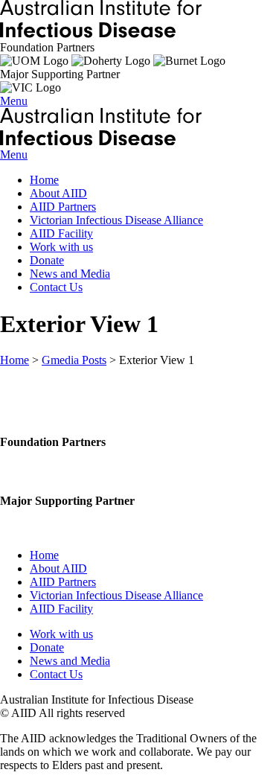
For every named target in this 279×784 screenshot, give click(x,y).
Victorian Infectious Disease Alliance (116, 220)
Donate (47, 260)
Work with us (61, 246)
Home (44, 179)
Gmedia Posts (74, 360)
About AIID (58, 193)
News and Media (70, 273)
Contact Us (56, 287)
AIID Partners (63, 206)
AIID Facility (61, 233)
